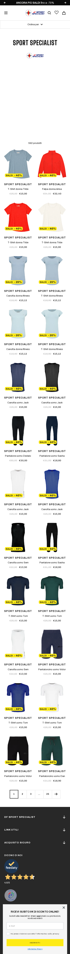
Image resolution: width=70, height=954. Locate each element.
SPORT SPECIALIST (18, 184)
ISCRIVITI (35, 943)
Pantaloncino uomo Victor (52, 669)
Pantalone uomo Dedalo (18, 456)
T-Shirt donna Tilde (18, 189)
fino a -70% (35, 2)
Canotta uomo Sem (18, 562)
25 (47, 794)
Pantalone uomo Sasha (52, 456)
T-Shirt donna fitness (52, 296)
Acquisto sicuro (17, 842)
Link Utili (11, 830)
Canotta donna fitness (18, 296)
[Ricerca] (49, 12)
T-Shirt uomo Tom (18, 616)
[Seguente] (56, 794)
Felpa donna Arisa (52, 189)
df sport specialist (19, 817)
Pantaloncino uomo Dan (52, 776)
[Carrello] (64, 13)
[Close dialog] (64, 907)
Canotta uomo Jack (18, 402)
